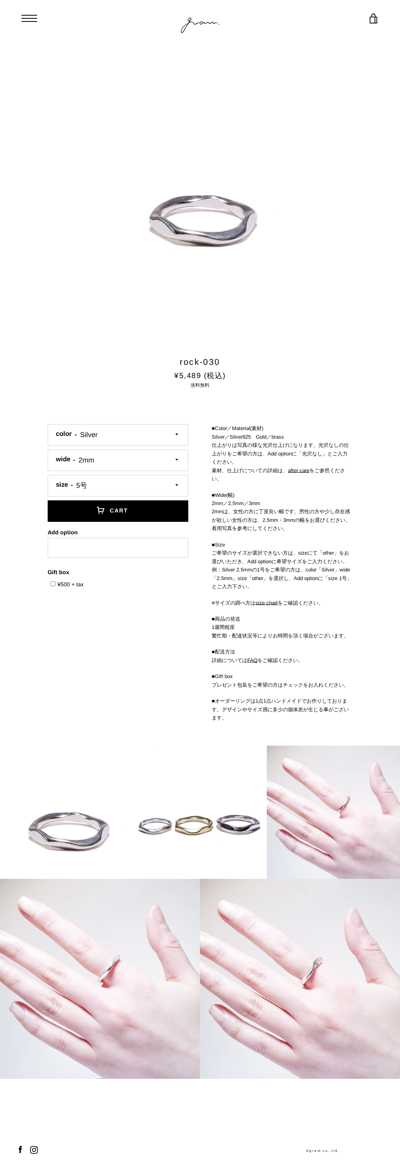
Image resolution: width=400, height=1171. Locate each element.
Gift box (58, 572)
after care (298, 470)
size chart (266, 603)
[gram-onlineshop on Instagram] (34, 1149)
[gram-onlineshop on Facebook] (20, 1149)
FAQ (252, 660)
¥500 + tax (70, 584)
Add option (63, 532)
